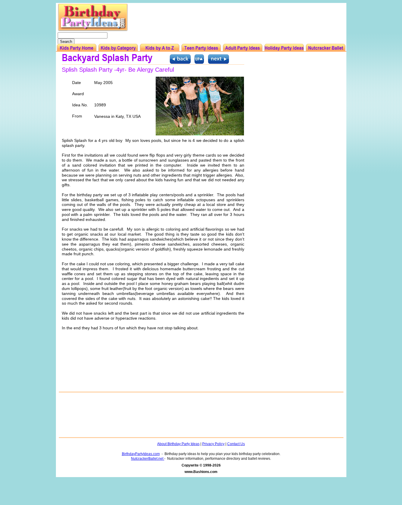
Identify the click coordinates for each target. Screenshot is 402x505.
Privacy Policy (213, 444)
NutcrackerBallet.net (147, 459)
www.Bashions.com (201, 472)
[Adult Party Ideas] (242, 48)
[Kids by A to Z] (159, 48)
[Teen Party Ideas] (201, 48)
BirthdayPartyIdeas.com (141, 454)
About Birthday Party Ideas (178, 444)
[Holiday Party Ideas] (284, 48)
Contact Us (236, 444)
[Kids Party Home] (76, 48)
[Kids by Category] (118, 48)
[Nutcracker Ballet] (325, 48)
